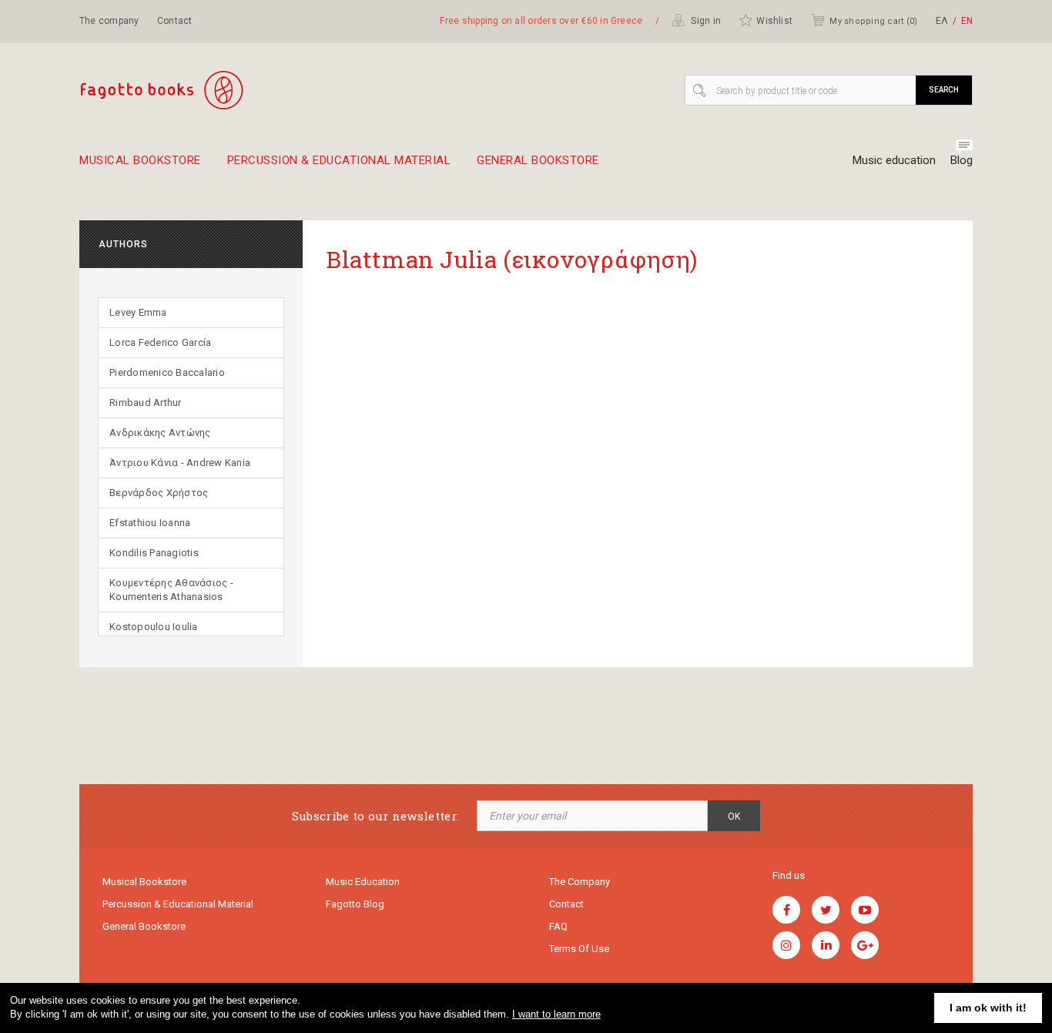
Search (944, 90)
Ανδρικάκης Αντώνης (160, 432)
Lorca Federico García (160, 342)
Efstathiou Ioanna (149, 522)
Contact (175, 20)
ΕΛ (942, 20)
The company (109, 20)
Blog (961, 160)
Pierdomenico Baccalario (167, 372)
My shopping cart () (873, 21)
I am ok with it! (988, 1007)
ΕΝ (967, 20)
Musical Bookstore (140, 161)
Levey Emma (138, 312)
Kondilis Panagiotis (154, 552)
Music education (894, 160)
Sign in (704, 20)
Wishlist (774, 20)
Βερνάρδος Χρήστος (158, 492)
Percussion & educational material (339, 161)
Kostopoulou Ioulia (153, 626)
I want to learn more (556, 1014)
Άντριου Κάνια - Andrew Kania (179, 462)
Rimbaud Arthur (145, 402)
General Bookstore (538, 161)
